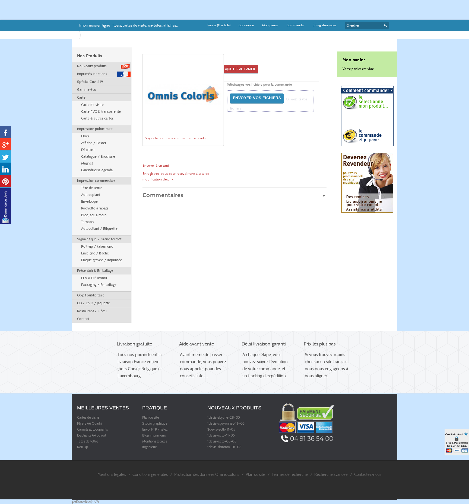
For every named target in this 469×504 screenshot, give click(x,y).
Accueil (76, 35)
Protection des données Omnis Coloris (206, 474)
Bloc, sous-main (93, 215)
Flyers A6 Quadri (89, 423)
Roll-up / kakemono (97, 246)
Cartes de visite (88, 417)
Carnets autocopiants (92, 429)
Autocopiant (90, 194)
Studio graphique (154, 423)
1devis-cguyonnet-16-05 (226, 423)
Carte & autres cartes (97, 118)
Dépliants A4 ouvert (91, 435)
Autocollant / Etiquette (99, 228)
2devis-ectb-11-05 (221, 429)
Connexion (246, 25)
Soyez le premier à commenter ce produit (176, 138)
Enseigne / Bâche (95, 253)
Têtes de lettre (87, 441)
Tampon (87, 221)
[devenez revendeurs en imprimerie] (367, 182)
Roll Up (82, 447)
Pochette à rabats (94, 208)
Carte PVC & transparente (101, 111)
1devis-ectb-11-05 (221, 435)
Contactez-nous (367, 474)
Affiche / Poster (93, 143)
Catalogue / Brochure (98, 156)
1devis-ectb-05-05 (221, 441)
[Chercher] (385, 25)
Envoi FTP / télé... (155, 429)
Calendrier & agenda (97, 170)
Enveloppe (89, 201)
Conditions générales (150, 474)
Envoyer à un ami (155, 165)
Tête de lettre (92, 188)
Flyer (85, 136)
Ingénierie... (150, 447)
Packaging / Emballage (98, 284)
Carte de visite (92, 104)
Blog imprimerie (154, 435)
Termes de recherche (290, 474)
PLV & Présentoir (94, 278)
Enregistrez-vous (324, 25)
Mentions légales (154, 441)
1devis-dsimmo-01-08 (224, 447)
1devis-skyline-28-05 (223, 417)
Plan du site (150, 417)
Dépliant (87, 149)
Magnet (87, 163)
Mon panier (270, 25)
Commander (296, 25)
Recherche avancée (331, 474)
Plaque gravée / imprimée (101, 260)
